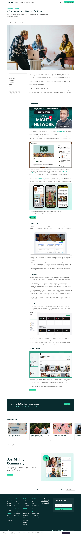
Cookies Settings (58, 532)
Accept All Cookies (66, 532)
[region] (40, 533)
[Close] (79, 533)
